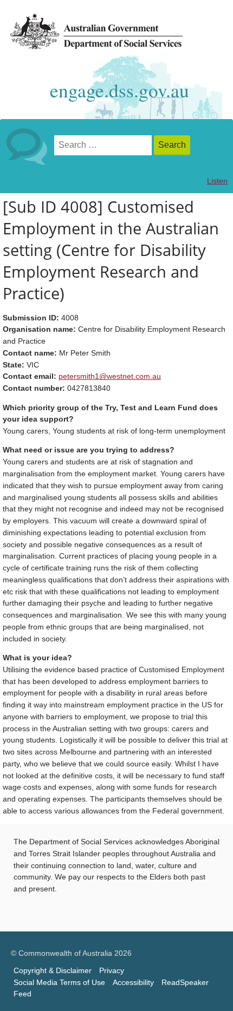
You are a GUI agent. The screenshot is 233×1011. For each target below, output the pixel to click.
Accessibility (133, 983)
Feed (22, 994)
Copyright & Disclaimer (53, 971)
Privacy (111, 971)
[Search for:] (104, 145)
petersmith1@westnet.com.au (110, 376)
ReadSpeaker (185, 983)
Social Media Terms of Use (59, 983)
